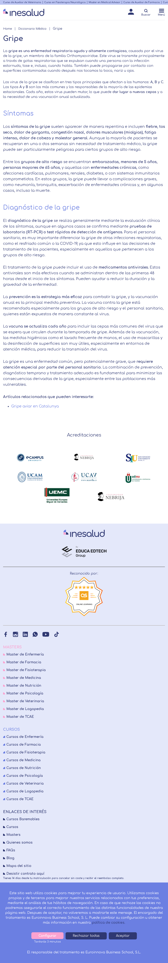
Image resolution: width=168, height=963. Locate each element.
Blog (10, 858)
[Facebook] (5, 634)
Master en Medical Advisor (104, 2)
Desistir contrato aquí (25, 874)
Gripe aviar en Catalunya (35, 406)
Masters (13, 835)
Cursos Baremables (23, 819)
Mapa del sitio (18, 866)
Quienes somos (19, 842)
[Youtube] (45, 634)
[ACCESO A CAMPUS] (131, 13)
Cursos (12, 827)
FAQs (10, 850)
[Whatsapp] (35, 634)
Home (7, 28)
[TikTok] (56, 634)
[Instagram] (15, 634)
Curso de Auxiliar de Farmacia (141, 2)
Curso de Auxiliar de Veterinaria (22, 2)
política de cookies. (108, 922)
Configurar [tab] (47, 936)
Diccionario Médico (32, 28)
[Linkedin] (25, 634)
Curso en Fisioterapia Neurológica (65, 2)
